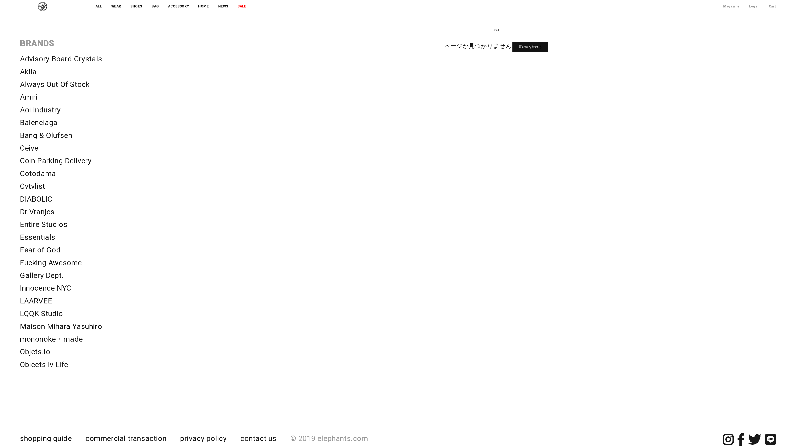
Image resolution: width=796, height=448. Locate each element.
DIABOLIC (36, 199)
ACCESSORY (178, 6)
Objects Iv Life (44, 364)
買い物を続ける (530, 47)
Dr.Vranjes (37, 211)
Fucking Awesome (51, 262)
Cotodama (38, 173)
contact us (258, 438)
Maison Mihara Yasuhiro (61, 326)
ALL (99, 6)
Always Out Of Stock (55, 84)
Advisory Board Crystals (61, 59)
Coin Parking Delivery (56, 160)
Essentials (37, 237)
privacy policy (203, 438)
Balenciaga (39, 122)
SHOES (136, 6)
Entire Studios (43, 224)
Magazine (731, 6)
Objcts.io (35, 351)
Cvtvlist (32, 186)
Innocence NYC (45, 288)
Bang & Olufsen (46, 135)
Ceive (29, 148)
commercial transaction (125, 438)
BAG (155, 6)
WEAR (116, 6)
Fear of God (40, 250)
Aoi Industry (40, 110)
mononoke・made (51, 339)
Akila (28, 71)
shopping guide (46, 438)
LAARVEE (36, 301)
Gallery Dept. (42, 275)
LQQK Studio (41, 313)
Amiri (29, 97)
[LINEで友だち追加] (770, 443)
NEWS (223, 6)
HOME (203, 6)
